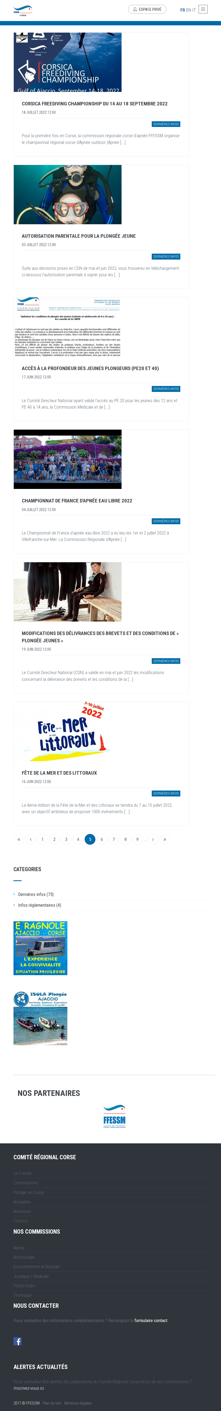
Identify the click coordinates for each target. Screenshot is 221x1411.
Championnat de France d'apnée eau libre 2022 (77, 501)
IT (194, 10)
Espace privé (149, 9)
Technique (22, 1295)
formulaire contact (150, 1320)
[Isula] (40, 1018)
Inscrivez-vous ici (28, 1388)
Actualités (22, 1202)
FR (182, 10)
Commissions (25, 1182)
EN (188, 10)
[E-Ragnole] (40, 948)
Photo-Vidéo (24, 1285)
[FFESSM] (114, 1116)
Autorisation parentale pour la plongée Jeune (79, 236)
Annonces (22, 1211)
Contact (20, 1220)
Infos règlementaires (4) (39, 905)
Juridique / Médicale (31, 1276)
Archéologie (23, 1257)
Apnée (19, 1247)
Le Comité (22, 1173)
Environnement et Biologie (36, 1266)
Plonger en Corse (28, 1192)
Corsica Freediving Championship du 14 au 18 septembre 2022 (95, 104)
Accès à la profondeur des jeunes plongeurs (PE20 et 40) (90, 368)
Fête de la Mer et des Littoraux (59, 773)
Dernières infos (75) (36, 894)
